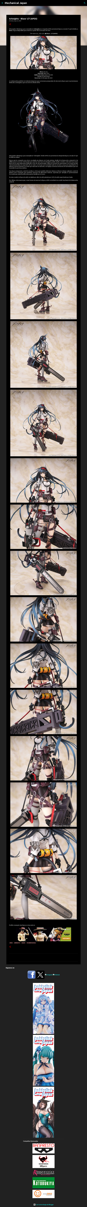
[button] (10, 24)
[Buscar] (85, 3)
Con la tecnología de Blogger (45, 1204)
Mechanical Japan (16, 2)
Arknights (17, 942)
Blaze (23, 942)
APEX (11, 942)
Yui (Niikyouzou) (31, 942)
